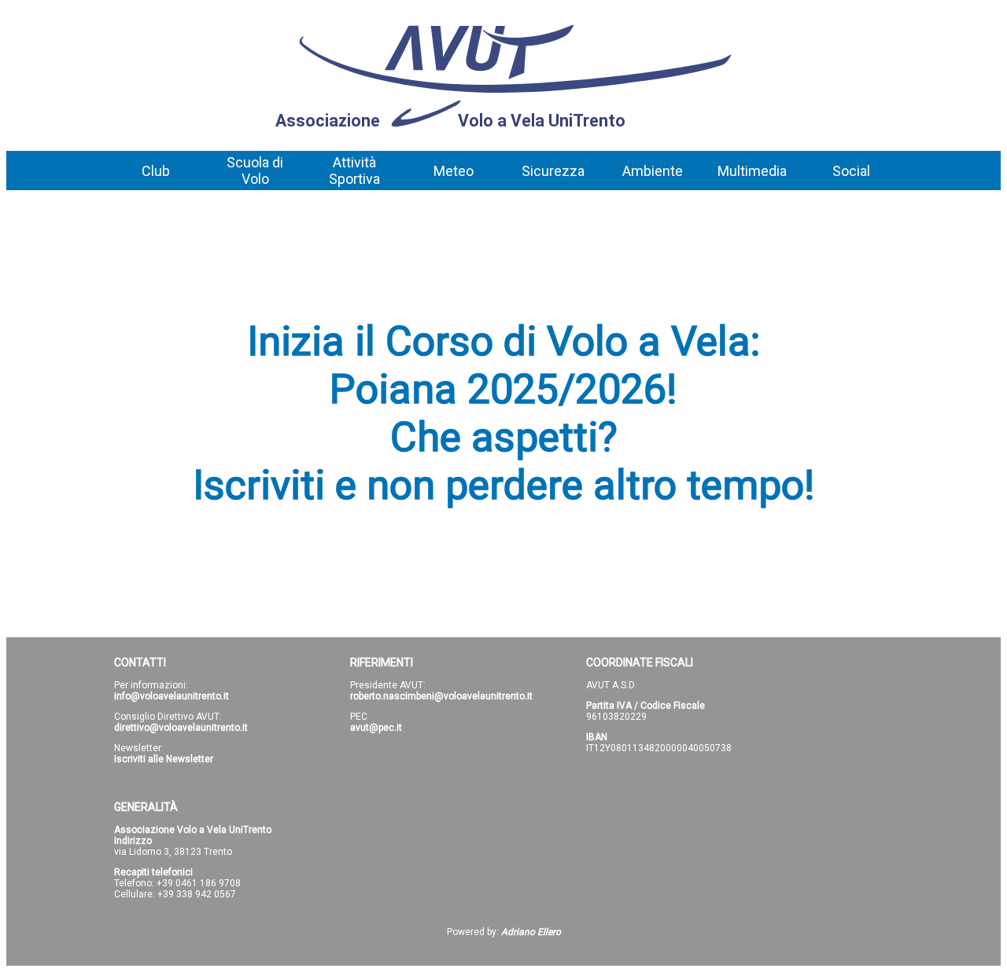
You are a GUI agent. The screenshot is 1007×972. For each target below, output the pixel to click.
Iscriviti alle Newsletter (163, 759)
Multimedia (752, 171)
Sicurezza (553, 171)
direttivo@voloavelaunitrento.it (181, 727)
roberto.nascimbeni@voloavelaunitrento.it (441, 696)
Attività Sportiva (354, 170)
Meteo (453, 171)
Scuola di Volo (255, 170)
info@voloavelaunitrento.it (171, 696)
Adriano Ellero (531, 931)
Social (851, 171)
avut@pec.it (376, 727)
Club (156, 171)
